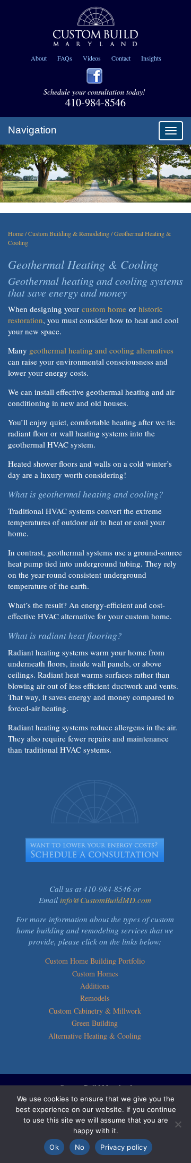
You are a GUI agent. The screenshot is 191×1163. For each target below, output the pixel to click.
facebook (94, 76)
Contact (121, 58)
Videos (92, 58)
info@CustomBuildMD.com (105, 900)
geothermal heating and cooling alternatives (101, 350)
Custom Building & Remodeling (68, 233)
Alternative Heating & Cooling (94, 1036)
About (39, 58)
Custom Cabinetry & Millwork (95, 1011)
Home (15, 233)
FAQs (64, 58)
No (80, 1147)
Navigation (32, 130)
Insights (151, 58)
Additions (94, 986)
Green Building (95, 1023)
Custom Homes (95, 973)
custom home (104, 309)
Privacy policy (123, 1147)
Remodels (94, 998)
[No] (177, 1124)
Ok (54, 1147)
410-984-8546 (95, 102)
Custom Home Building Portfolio (95, 961)
